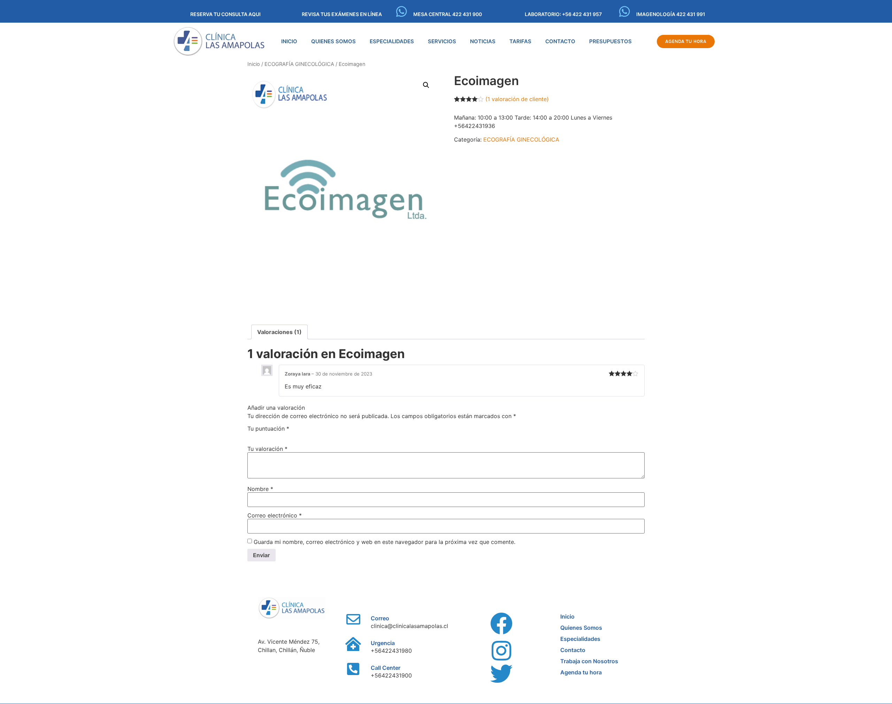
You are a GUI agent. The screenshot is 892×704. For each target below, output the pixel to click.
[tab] (279, 332)
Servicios (442, 41)
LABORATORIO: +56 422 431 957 (563, 14)
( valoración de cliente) (517, 99)
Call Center (385, 667)
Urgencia (383, 642)
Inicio (289, 41)
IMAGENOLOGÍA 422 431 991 (670, 14)
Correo (380, 618)
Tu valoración (267, 449)
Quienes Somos (333, 41)
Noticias (482, 41)
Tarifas (520, 41)
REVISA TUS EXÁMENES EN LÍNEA (342, 14)
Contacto (560, 41)
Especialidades (392, 41)
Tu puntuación (268, 428)
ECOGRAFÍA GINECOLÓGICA (299, 64)
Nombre (260, 489)
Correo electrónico (274, 515)
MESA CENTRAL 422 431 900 (447, 14)
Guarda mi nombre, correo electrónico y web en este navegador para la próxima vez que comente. (384, 542)
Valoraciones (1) (279, 331)
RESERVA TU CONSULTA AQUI (225, 14)
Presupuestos (610, 41)
